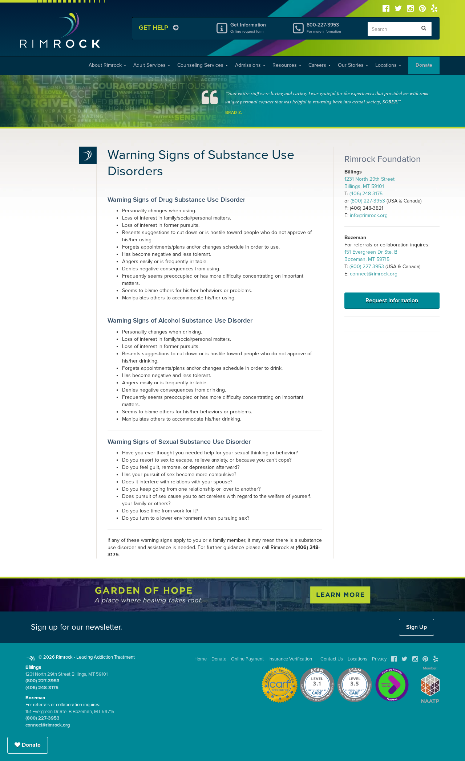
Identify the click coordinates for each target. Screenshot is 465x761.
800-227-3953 (324, 27)
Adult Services (150, 65)
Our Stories (351, 65)
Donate (424, 65)
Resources (285, 65)
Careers (318, 65)
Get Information (248, 27)
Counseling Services (201, 65)
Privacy (379, 659)
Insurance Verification (290, 659)
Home (200, 659)
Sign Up (416, 627)
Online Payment (247, 659)
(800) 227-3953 (368, 201)
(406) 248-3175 (366, 194)
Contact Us (331, 659)
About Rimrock (106, 65)
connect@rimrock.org (373, 274)
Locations (386, 65)
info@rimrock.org (369, 215)
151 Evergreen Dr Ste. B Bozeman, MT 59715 (69, 712)
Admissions (248, 65)
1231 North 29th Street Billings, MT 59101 (66, 674)
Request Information (391, 300)
